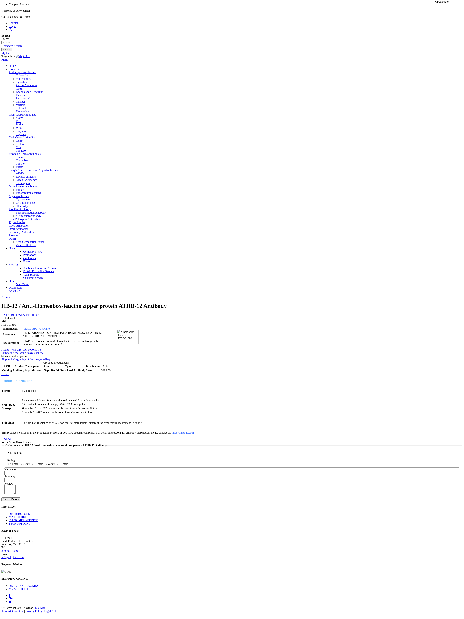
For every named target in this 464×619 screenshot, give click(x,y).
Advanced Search (11, 45)
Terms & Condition (12, 611)
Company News (32, 251)
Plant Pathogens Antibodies (24, 219)
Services (13, 264)
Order (12, 281)
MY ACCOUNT (18, 589)
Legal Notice (51, 611)
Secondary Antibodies (21, 232)
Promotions (29, 254)
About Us (14, 290)
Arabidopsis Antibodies (22, 72)
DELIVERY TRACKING (24, 585)
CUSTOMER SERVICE (23, 520)
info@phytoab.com (183, 432)
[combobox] (18, 42)
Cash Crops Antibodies (22, 137)
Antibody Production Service (40, 268)
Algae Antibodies (19, 196)
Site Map (40, 607)
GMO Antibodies (19, 225)
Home (12, 65)
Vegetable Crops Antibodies (25, 153)
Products (14, 69)
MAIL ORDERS (18, 517)
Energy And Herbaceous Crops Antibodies (33, 170)
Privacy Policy (34, 611)
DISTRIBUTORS (19, 513)
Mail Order (22, 284)
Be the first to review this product (20, 314)
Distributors (15, 287)
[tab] (232, 374)
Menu (4, 59)
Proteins (13, 235)
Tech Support (31, 274)
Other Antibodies (18, 228)
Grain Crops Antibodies (22, 114)
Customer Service (33, 277)
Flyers (26, 261)
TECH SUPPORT (19, 523)
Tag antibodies (17, 222)
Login (12, 26)
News (12, 248)
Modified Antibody (20, 209)
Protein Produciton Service (38, 271)
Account (6, 297)
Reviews (6, 438)
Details (5, 374)
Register (13, 22)
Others (12, 238)
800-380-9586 (9, 550)
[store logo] (23, 56)
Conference (29, 258)
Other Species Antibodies (23, 186)
